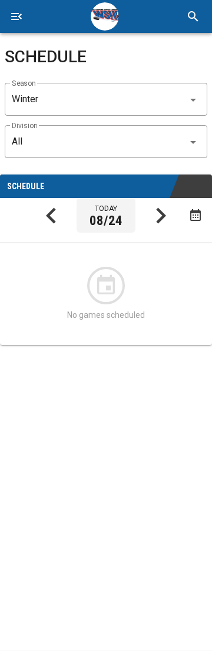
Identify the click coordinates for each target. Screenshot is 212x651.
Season (23, 83)
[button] (106, 99)
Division (24, 126)
